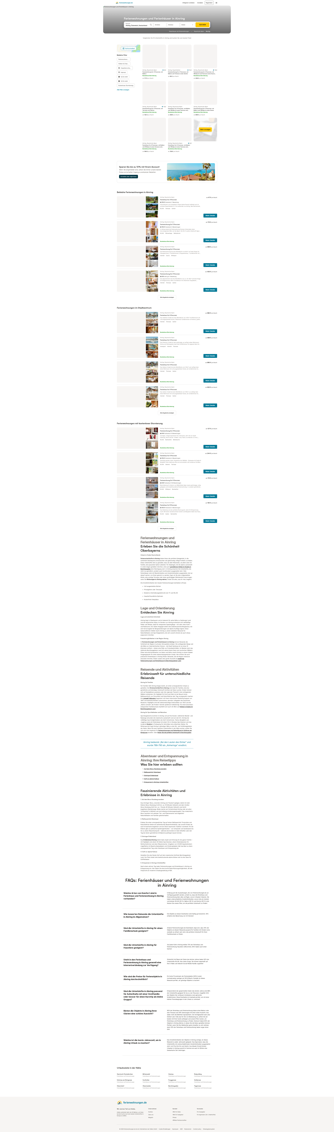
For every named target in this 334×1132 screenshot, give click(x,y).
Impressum (175, 1129)
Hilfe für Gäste (177, 1112)
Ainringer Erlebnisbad (151, 775)
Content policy (197, 1129)
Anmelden (200, 2)
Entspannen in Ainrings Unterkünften (156, 782)
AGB (181, 1129)
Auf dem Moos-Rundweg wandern (155, 769)
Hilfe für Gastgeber (178, 1114)
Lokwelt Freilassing (149, 698)
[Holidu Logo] (124, 2)
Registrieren (209, 2)
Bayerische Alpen (199, 31)
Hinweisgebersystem (209, 1129)
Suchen (202, 25)
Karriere (150, 1112)
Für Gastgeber (201, 1112)
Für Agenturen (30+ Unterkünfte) (206, 1114)
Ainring (208, 31)
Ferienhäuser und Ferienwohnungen (179, 31)
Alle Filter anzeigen (123, 90)
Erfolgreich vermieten (188, 2)
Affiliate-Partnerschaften (179, 1120)
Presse (174, 1117)
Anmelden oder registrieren (128, 176)
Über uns (150, 1114)
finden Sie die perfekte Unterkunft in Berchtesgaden (174, 732)
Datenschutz (187, 1129)
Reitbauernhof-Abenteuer (152, 772)
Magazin (150, 1117)
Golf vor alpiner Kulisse (151, 779)
